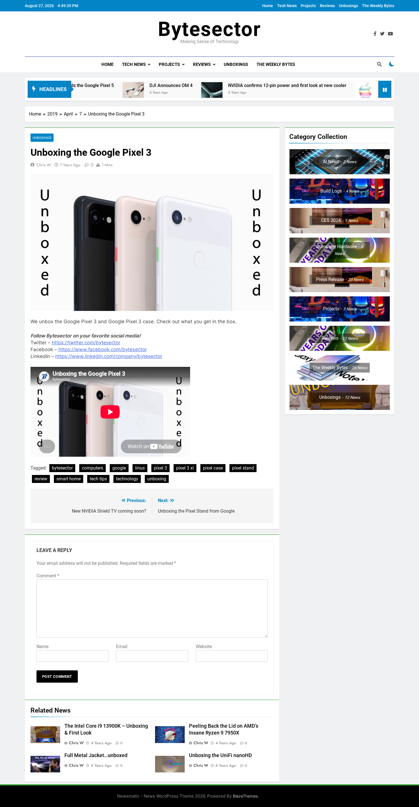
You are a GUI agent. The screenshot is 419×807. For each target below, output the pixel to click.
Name (42, 646)
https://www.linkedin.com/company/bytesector (108, 356)
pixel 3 (160, 468)
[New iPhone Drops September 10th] (337, 93)
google (119, 468)
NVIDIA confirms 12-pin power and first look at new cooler (259, 85)
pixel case (213, 468)
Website (204, 646)
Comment (47, 576)
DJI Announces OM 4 (142, 85)
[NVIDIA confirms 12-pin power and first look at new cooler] (183, 93)
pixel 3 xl (185, 468)
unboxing (156, 479)
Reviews (327, 5)
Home (267, 5)
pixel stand (243, 468)
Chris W (43, 165)
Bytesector (209, 29)
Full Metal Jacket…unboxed (95, 755)
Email (121, 646)
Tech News (287, 5)
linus (140, 468)
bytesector (62, 468)
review (40, 479)
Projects (308, 5)
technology (127, 479)
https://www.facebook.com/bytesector (102, 349)
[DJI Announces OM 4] (104, 93)
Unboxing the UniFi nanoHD (220, 755)
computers (92, 468)
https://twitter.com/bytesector (86, 342)
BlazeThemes (245, 796)
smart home (68, 479)
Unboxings (348, 5)
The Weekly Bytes (378, 5)
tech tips (98, 479)
